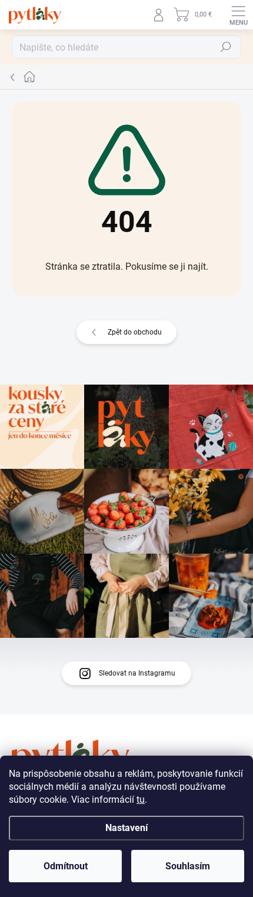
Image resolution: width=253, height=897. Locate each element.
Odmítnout (66, 866)
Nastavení (126, 827)
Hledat (226, 47)
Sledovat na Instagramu (137, 673)
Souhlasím (187, 866)
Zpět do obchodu (135, 332)
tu (141, 799)
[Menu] (238, 14)
